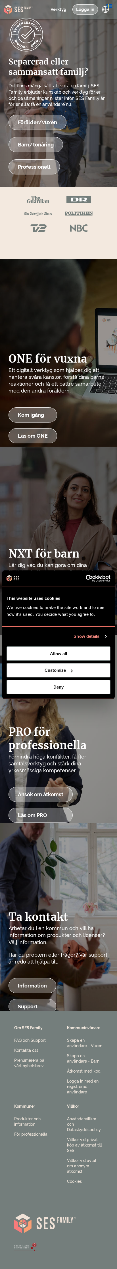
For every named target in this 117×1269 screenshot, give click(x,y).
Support (27, 1006)
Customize (55, 670)
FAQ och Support (30, 1040)
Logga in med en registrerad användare (83, 1086)
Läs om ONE (33, 436)
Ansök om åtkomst (40, 794)
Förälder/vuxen (37, 122)
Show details (86, 636)
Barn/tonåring (36, 145)
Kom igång (31, 415)
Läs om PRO (32, 815)
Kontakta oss (26, 1050)
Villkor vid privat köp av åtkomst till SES (84, 1145)
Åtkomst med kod (84, 1071)
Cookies (74, 1181)
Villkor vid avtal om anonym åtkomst (81, 1166)
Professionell (34, 167)
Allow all (58, 653)
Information (32, 986)
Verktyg (58, 9)
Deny (58, 687)
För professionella (30, 1134)
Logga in (85, 9)
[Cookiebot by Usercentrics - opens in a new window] (85, 578)
